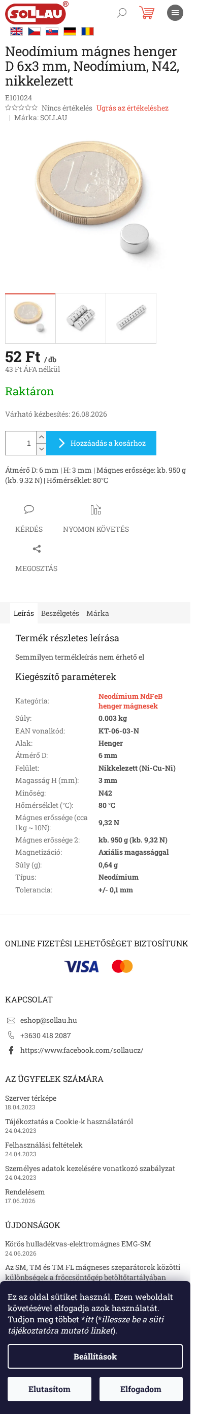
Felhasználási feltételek (44, 1145)
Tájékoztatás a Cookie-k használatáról (69, 1121)
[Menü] (175, 13)
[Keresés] (122, 13)
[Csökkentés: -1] (41, 449)
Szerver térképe (30, 1098)
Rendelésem (25, 1192)
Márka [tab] (97, 613)
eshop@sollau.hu (48, 1020)
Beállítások (95, 1356)
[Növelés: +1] (41, 437)
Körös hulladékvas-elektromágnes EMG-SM (78, 1243)
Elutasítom (49, 1388)
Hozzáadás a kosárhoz (108, 443)
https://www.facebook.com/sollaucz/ (82, 1050)
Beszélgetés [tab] (60, 613)
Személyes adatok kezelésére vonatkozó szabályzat (90, 1168)
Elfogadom (140, 1388)
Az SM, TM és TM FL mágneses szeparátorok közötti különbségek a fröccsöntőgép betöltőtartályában (92, 1272)
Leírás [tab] (24, 613)
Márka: (40, 117)
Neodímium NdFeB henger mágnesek (130, 701)
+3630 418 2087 (45, 1035)
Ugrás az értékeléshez (132, 108)
